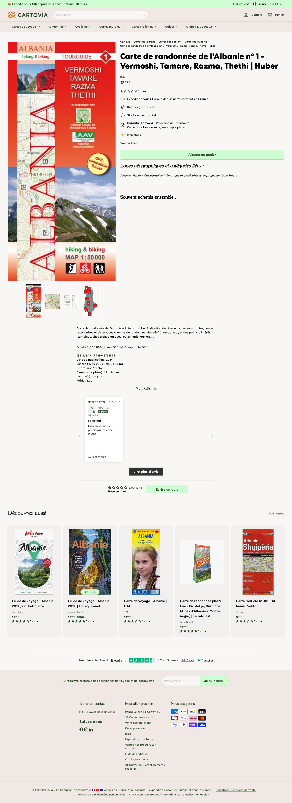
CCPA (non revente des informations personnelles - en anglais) (170, 794)
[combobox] (241, 4)
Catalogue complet (137, 759)
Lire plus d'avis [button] (146, 472)
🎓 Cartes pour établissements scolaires (145, 766)
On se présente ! (135, 728)
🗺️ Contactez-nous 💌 (139, 717)
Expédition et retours (139, 739)
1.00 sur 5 (135, 487)
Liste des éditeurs (136, 754)
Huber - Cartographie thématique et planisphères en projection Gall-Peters (184, 175)
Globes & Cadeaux (199, 26)
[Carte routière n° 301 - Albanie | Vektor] (258, 576)
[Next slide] (212, 435)
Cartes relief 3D (143, 26)
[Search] (144, 15)
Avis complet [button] (97, 457)
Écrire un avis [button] (167, 489)
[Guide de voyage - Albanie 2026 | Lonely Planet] (90, 576)
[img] (96, 402)
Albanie (125, 175)
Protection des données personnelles (101, 794)
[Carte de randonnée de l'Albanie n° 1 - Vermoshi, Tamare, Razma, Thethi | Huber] (202, 222)
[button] (129, 91)
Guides (170, 26)
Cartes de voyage (24, 26)
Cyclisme (81, 26)
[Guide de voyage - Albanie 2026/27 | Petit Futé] (34, 576)
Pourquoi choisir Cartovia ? (143, 711)
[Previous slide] (79, 435)
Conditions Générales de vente (236, 789)
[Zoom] (62, 161)
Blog (128, 733)
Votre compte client (138, 722)
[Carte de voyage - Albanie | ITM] (146, 576)
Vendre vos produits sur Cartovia (140, 746)
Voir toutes (276, 513)
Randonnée (56, 26)
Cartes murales (110, 26)
